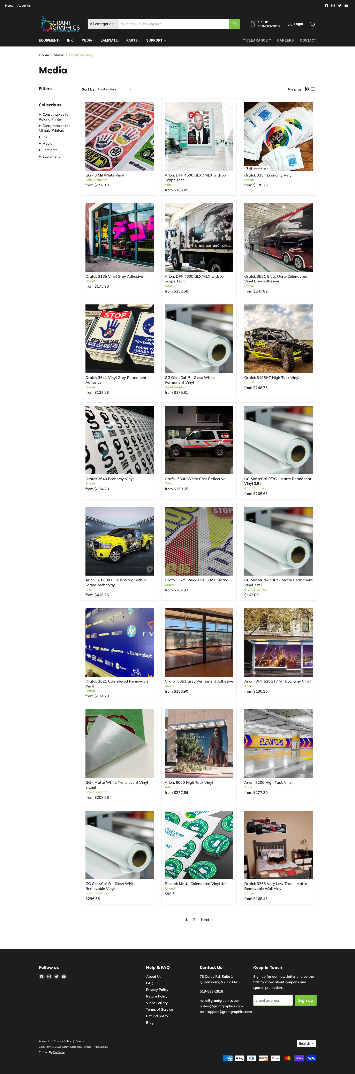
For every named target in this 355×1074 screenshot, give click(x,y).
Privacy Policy (157, 989)
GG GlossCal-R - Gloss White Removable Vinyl (110, 886)
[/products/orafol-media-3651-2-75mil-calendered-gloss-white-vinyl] (199, 642)
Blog (149, 1022)
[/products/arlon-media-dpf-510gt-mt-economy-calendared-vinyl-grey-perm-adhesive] (278, 642)
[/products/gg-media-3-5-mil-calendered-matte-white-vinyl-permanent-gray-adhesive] (278, 440)
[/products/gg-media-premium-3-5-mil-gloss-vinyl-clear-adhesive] (199, 338)
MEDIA (87, 40)
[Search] (234, 24)
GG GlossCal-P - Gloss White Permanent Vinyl (190, 380)
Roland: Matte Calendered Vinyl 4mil (196, 883)
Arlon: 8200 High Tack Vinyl (268, 782)
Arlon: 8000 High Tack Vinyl (189, 782)
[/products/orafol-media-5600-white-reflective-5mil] (199, 440)
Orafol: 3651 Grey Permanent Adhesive (199, 681)
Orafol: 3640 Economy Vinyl (109, 478)
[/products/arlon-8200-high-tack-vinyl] (278, 743)
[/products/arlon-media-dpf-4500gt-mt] (199, 136)
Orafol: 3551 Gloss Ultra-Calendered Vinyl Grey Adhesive (275, 279)
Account (44, 1041)
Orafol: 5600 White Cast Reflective (195, 478)
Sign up (305, 1000)
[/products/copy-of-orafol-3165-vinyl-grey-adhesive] (119, 237)
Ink (45, 137)
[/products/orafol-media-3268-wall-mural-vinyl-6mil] (278, 845)
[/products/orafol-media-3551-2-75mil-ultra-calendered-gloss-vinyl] (278, 237)
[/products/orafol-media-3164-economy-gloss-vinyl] (278, 136)
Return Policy (156, 996)
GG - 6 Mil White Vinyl (104, 175)
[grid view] (307, 89)
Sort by (88, 89)
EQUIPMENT (49, 40)
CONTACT (308, 40)
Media (59, 55)
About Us (24, 5)
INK (70, 40)
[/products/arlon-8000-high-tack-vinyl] (199, 743)
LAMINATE (110, 40)
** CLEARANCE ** (257, 40)
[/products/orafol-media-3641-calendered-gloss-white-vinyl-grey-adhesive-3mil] (119, 338)
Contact (81, 1041)
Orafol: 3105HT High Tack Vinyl (271, 377)
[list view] (313, 89)
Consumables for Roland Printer (54, 116)
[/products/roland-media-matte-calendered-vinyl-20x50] (199, 845)
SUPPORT (154, 40)
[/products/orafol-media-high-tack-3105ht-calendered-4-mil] (278, 338)
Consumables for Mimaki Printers (54, 127)
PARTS (132, 40)
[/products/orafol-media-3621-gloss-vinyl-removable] (119, 642)
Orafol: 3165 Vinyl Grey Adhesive (114, 276)
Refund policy (157, 1016)
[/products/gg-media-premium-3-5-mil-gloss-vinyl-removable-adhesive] (119, 845)
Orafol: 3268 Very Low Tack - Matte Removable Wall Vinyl (275, 886)
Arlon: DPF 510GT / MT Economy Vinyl (277, 681)
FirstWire (59, 1052)
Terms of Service (159, 1009)
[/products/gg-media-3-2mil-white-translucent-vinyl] (119, 743)
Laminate (50, 149)
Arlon (169, 185)
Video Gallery (157, 1003)
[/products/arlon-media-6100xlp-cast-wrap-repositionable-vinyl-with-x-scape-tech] (119, 541)
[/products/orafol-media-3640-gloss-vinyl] (119, 440)
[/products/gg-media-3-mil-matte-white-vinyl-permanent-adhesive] (278, 541)
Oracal (249, 180)
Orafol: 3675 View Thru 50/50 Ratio (196, 580)
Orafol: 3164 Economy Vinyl (268, 175)
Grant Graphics (96, 180)
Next (205, 919)
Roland (170, 888)
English (304, 1043)
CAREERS (285, 40)
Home (9, 5)
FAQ (149, 983)
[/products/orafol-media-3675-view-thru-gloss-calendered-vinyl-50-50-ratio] (199, 541)
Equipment (51, 156)
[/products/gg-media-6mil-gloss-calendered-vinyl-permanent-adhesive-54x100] (119, 136)
